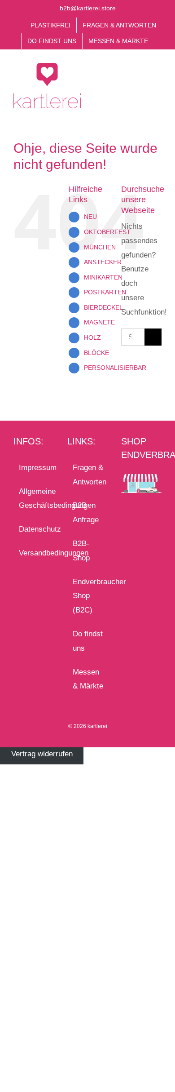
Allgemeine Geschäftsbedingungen (34, 498)
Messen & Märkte (88, 679)
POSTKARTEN (105, 292)
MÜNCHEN (100, 247)
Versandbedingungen (34, 553)
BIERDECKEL (103, 307)
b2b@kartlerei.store (88, 8)
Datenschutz (34, 529)
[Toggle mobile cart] (141, 74)
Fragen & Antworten (88, 474)
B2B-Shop (81, 550)
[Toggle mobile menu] (158, 74)
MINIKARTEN (103, 277)
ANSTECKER (103, 262)
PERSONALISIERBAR (115, 367)
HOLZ (92, 337)
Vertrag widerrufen (42, 754)
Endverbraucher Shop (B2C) (88, 596)
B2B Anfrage (86, 512)
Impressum (34, 467)
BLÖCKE (96, 352)
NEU (90, 216)
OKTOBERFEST (107, 231)
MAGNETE (99, 322)
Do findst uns (88, 641)
